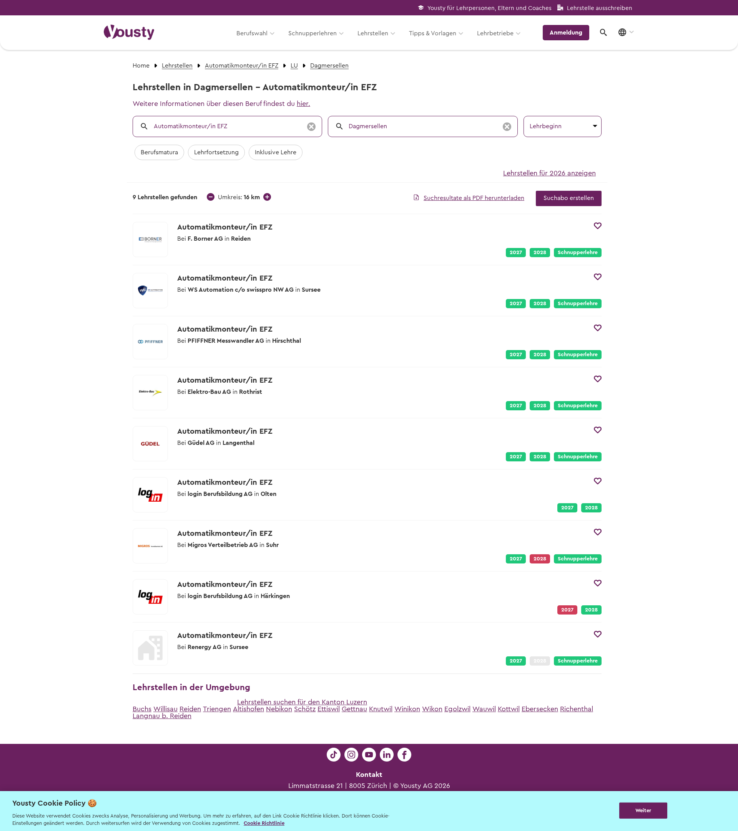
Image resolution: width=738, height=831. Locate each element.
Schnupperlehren (312, 33)
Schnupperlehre (578, 252)
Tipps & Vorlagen (432, 33)
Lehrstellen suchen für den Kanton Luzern (302, 702)
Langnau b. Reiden (162, 715)
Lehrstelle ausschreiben (599, 8)
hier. (303, 103)
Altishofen (248, 708)
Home (141, 66)
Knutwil (380, 708)
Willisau (165, 708)
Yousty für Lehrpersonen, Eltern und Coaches (489, 8)
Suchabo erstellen (569, 198)
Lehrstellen (372, 33)
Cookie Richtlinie (264, 823)
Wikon (432, 708)
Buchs (142, 708)
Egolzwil (457, 708)
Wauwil (484, 708)
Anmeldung (566, 33)
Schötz (305, 708)
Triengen (217, 708)
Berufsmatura (159, 152)
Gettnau (354, 708)
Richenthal (576, 708)
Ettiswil (328, 708)
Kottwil (509, 708)
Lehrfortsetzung (216, 152)
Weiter (643, 810)
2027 (516, 252)
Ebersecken (540, 708)
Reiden (190, 708)
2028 (540, 252)
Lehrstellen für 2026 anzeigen (549, 173)
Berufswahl (252, 33)
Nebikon (279, 708)
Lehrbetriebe (495, 33)
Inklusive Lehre (275, 152)
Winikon (407, 708)
